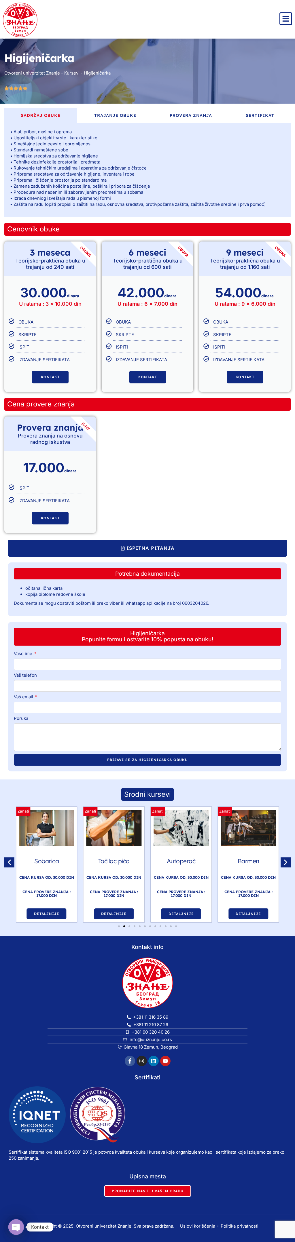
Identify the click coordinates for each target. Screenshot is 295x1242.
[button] (147, 548)
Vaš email (24, 697)
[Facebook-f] (130, 1061)
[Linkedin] (153, 1061)
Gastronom (248, 861)
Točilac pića (46, 861)
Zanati (23, 811)
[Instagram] (142, 1061)
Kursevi (72, 73)
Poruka (21, 718)
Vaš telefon (25, 675)
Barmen (181, 861)
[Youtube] (165, 1061)
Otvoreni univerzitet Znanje (32, 73)
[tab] (40, 115)
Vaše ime (23, 653)
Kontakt (50, 377)
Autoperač (113, 861)
